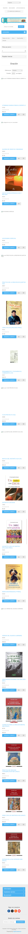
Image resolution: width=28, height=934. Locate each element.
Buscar (21, 26)
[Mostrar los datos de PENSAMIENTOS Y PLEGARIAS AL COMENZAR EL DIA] (14, 356)
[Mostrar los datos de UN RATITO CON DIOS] (14, 487)
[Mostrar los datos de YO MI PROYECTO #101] (14, 400)
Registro (5, 8)
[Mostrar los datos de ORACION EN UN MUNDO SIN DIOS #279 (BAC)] (14, 664)
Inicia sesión (12, 8)
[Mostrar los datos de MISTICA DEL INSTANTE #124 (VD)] (14, 444)
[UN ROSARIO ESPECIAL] (14, 223)
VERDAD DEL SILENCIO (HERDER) (12, 635)
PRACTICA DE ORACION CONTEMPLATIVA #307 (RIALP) (11, 770)
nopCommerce (17, 931)
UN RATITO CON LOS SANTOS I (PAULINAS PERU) (11, 547)
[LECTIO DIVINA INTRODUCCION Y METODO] (14, 178)
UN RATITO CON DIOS (8, 502)
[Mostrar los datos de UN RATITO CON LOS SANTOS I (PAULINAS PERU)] (14, 531)
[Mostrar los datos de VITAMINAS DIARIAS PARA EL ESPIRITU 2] (14, 90)
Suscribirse (20, 921)
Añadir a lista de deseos (23, 114)
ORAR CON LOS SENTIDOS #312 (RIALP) (13, 815)
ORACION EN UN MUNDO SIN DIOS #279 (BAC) (13, 680)
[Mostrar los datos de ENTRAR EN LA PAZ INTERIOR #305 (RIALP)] (14, 844)
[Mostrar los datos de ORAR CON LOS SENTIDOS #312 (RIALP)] (14, 800)
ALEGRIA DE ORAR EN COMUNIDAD (12, 149)
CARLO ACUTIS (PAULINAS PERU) (12, 327)
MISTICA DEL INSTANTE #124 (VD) (12, 458)
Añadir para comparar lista (18, 114)
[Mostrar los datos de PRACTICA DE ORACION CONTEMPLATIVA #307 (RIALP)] (14, 755)
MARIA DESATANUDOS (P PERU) (11, 591)
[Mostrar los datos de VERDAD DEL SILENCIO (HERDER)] (14, 620)
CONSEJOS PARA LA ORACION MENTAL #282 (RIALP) (13, 725)
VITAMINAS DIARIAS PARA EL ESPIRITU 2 (14, 105)
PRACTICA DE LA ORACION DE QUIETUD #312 (14, 283)
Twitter (12, 911)
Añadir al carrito (9, 114)
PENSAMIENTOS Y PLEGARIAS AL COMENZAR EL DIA (12, 372)
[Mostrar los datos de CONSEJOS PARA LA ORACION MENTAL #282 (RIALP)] (14, 710)
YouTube (19, 911)
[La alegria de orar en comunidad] (14, 134)
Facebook (8, 911)
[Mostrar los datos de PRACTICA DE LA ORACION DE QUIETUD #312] (14, 267)
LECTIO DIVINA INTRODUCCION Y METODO (12, 193)
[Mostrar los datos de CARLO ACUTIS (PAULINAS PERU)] (14, 312)
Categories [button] (6, 32)
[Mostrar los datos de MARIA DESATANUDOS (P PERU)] (14, 577)
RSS (15, 911)
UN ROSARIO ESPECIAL (9, 238)
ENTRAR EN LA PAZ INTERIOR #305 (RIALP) (12, 860)
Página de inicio (6, 38)
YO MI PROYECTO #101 (9, 415)
